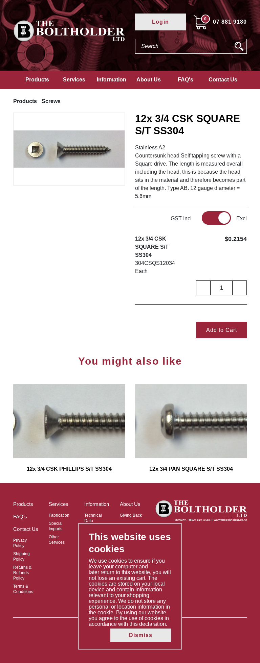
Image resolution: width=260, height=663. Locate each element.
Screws (51, 101)
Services (74, 79)
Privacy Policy (20, 543)
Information (111, 79)
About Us (148, 79)
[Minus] (203, 288)
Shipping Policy (21, 556)
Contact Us (223, 79)
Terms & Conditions (23, 589)
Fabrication (59, 515)
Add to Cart (221, 330)
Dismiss (140, 635)
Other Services (57, 540)
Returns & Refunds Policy (22, 573)
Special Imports (56, 526)
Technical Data (93, 518)
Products (37, 79)
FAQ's (185, 79)
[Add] (239, 288)
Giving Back (131, 515)
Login (160, 22)
